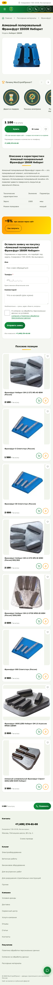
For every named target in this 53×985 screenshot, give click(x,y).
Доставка (6, 904)
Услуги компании (9, 917)
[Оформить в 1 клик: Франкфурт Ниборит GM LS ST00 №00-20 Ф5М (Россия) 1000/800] (45, 621)
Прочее (5, 884)
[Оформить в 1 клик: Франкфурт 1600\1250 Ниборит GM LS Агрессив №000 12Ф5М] (45, 732)
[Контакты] (36, 9)
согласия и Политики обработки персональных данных (25, 317)
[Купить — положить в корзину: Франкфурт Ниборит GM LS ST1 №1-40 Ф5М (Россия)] (39, 400)
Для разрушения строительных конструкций (21, 878)
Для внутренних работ (12, 872)
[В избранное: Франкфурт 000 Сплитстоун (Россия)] (47, 632)
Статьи (5, 930)
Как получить (13, 228)
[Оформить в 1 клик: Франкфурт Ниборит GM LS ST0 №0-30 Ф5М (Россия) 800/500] (45, 566)
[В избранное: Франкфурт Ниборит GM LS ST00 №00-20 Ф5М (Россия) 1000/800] (47, 577)
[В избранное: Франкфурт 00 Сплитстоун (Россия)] (47, 466)
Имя (6, 262)
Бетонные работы (9, 859)
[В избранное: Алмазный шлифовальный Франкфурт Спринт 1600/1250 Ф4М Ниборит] (47, 742)
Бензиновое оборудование (13, 865)
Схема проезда (26, 839)
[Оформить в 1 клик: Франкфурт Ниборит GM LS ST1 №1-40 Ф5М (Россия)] (45, 400)
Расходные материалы (11, 963)
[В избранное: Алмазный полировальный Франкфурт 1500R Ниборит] (45, 129)
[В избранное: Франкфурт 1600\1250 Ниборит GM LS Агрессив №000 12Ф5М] (47, 687)
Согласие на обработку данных (15, 957)
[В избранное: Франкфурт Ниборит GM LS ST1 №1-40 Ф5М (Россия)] (47, 356)
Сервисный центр (10, 911)
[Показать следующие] (48, 82)
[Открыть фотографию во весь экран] (26, 56)
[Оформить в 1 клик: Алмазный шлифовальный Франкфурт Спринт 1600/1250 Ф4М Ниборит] (45, 787)
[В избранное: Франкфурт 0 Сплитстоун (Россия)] (47, 411)
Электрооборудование (11, 852)
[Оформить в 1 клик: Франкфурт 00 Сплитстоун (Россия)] (45, 511)
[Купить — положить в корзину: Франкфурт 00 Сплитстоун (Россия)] (39, 511)
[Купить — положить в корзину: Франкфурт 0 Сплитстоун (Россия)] (39, 456)
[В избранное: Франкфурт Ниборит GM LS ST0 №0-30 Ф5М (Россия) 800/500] (47, 521)
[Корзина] (48, 9)
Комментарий (11, 290)
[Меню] (4, 9)
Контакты (6, 937)
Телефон (9, 274)
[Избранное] (42, 9)
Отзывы (5, 924)
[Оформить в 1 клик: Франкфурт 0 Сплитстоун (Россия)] (45, 456)
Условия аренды (9, 898)
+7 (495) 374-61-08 (12, 143)
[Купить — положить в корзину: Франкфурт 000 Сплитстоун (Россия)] (39, 676)
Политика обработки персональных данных (21, 950)
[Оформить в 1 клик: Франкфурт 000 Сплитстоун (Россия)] (45, 676)
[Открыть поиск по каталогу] (30, 9)
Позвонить (44, 806)
